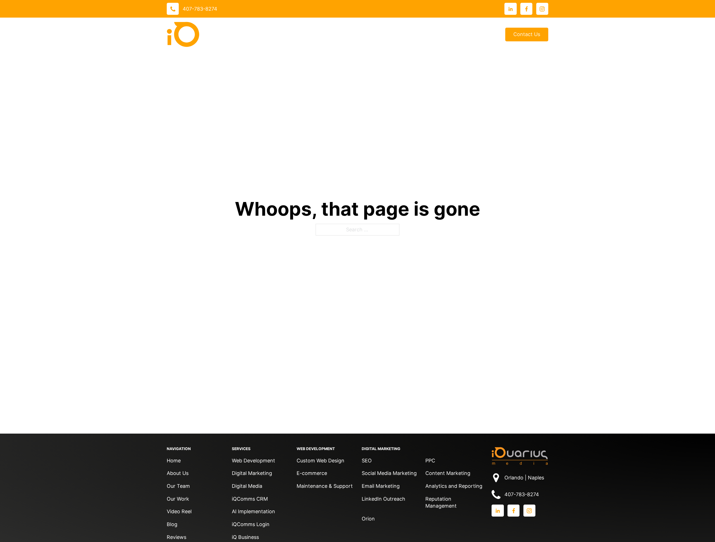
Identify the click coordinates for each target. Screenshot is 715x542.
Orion (368, 519)
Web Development (253, 460)
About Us (415, 34)
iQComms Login (251, 524)
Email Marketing (381, 486)
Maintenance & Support (325, 486)
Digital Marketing (252, 473)
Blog (491, 34)
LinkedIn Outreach (383, 499)
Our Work (348, 34)
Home (174, 460)
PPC (430, 460)
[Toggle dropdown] (326, 34)
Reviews (385, 34)
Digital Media (247, 486)
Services (311, 34)
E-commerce (312, 473)
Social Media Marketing (389, 473)
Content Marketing (447, 473)
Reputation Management (441, 502)
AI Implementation (253, 511)
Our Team (178, 486)
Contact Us (526, 34)
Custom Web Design (320, 460)
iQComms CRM (250, 499)
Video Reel (179, 511)
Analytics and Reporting (453, 486)
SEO (367, 460)
